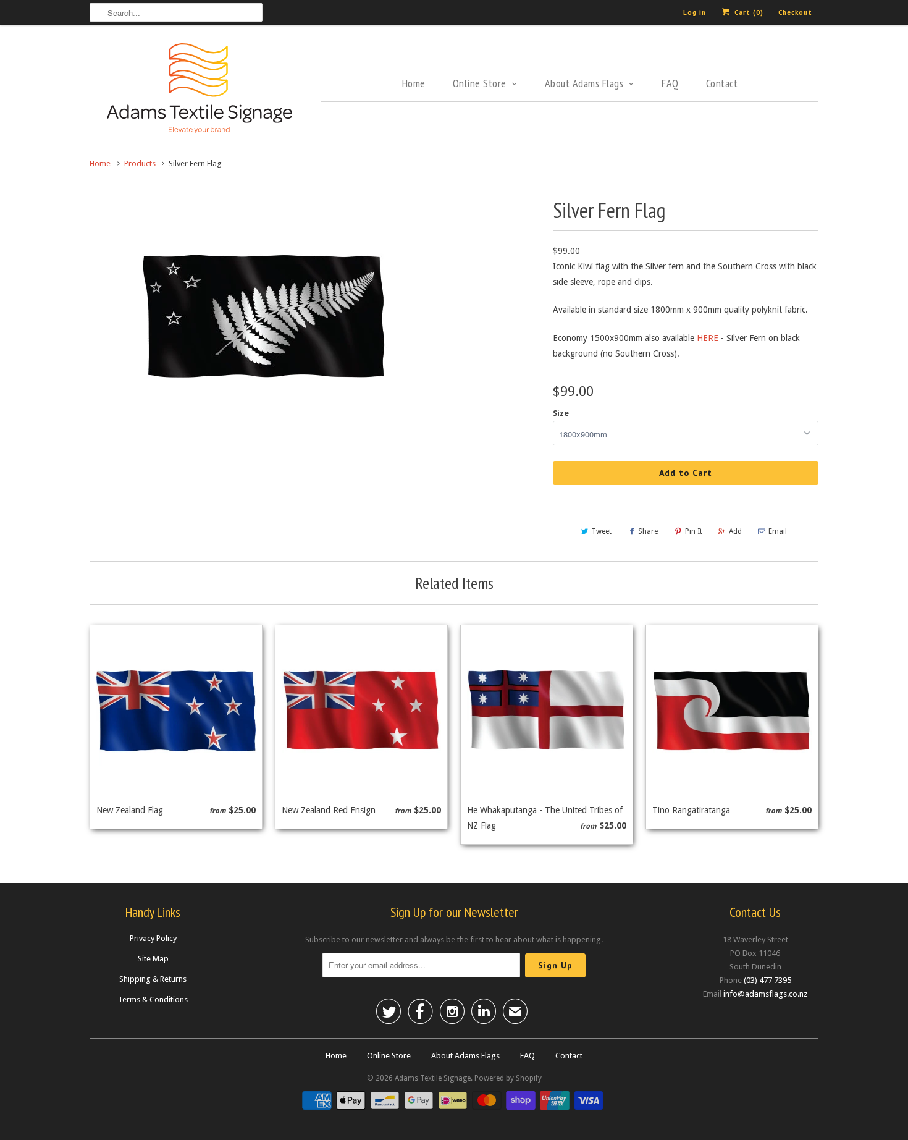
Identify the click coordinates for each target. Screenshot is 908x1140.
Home (414, 83)
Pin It (693, 531)
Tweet (601, 531)
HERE (707, 338)
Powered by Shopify (508, 1078)
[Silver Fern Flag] (265, 318)
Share (648, 531)
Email (777, 531)
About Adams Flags (584, 83)
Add (735, 531)
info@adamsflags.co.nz (765, 994)
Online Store (480, 83)
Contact (722, 83)
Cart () (747, 12)
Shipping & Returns (153, 979)
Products (140, 163)
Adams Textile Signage (433, 1078)
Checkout (795, 12)
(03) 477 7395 (767, 980)
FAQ (670, 83)
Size (561, 413)
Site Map (153, 958)
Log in (694, 12)
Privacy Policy (153, 938)
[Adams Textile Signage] (199, 90)
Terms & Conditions (153, 999)
